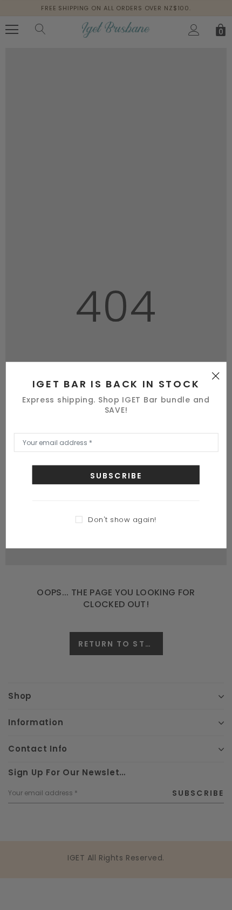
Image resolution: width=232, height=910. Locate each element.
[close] (215, 375)
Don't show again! (122, 520)
